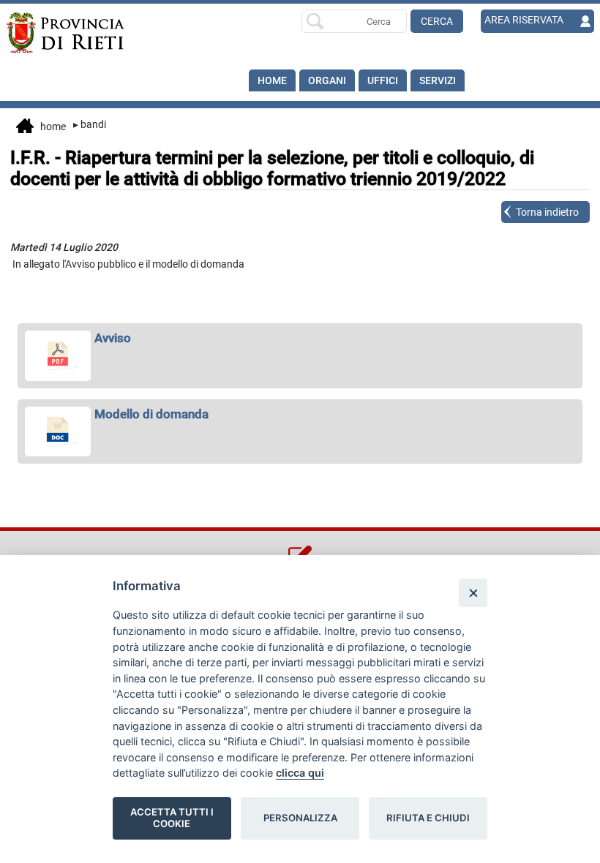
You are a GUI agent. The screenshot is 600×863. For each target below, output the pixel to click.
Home (272, 80)
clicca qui (300, 772)
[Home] (65, 33)
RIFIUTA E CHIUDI (428, 818)
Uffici (382, 80)
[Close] (473, 593)
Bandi (89, 124)
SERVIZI (437, 80)
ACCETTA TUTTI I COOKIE (172, 817)
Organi (327, 80)
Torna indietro (547, 212)
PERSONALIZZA (300, 818)
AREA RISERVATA (523, 20)
